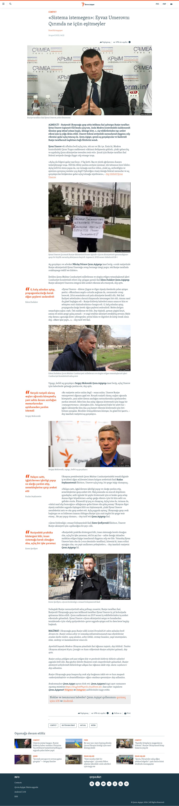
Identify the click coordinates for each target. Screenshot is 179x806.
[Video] (171, 4)
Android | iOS (20, 792)
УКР (164, 4)
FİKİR (86, 740)
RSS (16, 797)
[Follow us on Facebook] (92, 783)
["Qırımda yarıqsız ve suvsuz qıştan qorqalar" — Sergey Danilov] (22, 759)
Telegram (68, 690)
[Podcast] (126, 783)
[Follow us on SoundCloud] (109, 783)
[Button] (105, 42)
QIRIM (35, 756)
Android (68, 701)
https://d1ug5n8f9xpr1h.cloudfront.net (83, 687)
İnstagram (81, 690)
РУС (157, 4)
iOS (58, 701)
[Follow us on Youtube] (103, 783)
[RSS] (120, 783)
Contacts (18, 783)
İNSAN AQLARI (89, 756)
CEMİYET (52, 12)
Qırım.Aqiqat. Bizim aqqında (26, 787)
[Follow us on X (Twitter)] (97, 783)
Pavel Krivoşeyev (55, 31)
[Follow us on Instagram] (115, 783)
